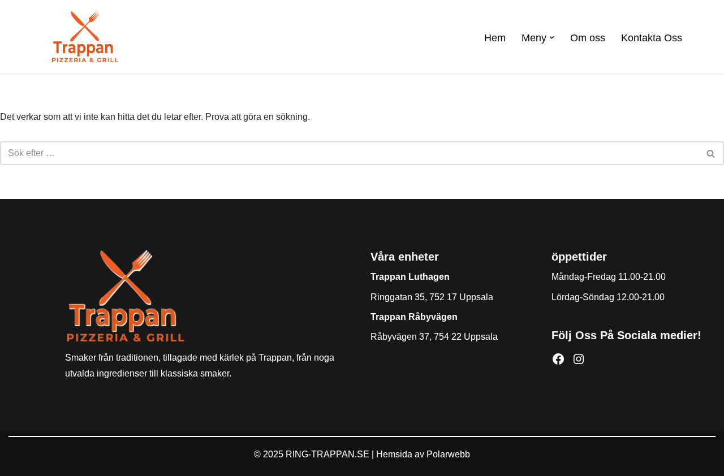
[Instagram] (578, 359)
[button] (551, 37)
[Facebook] (558, 359)
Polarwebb (448, 454)
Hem (495, 38)
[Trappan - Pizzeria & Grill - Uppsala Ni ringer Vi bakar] (85, 37)
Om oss (587, 38)
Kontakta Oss (651, 38)
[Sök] (711, 153)
